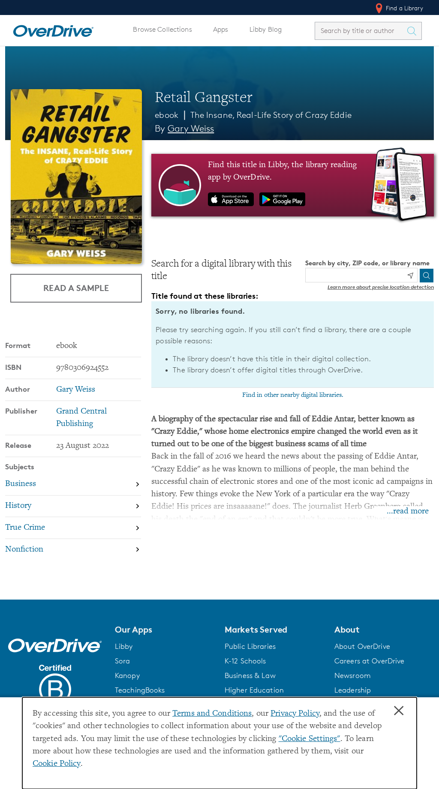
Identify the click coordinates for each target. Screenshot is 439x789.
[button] (164, 629)
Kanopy (127, 675)
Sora (122, 661)
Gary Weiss (191, 128)
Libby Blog (266, 29)
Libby (124, 646)
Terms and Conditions (212, 714)
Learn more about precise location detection (381, 287)
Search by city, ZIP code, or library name (367, 263)
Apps (221, 29)
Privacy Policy (295, 714)
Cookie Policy (57, 764)
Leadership (352, 690)
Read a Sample (76, 287)
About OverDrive (362, 646)
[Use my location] (410, 275)
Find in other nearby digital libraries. (292, 395)
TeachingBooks (140, 690)
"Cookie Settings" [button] (309, 739)
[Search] (426, 275)
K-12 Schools (245, 661)
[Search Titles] (413, 30)
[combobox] (360, 30)
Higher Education (254, 690)
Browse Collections (162, 29)
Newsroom (352, 675)
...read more (408, 511)
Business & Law (250, 675)
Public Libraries (250, 646)
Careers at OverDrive (369, 661)
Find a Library (403, 8)
